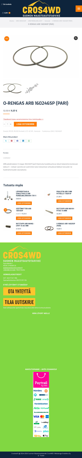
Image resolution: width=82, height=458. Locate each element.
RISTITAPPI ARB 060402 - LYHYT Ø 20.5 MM (25, 225)
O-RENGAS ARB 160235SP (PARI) (65, 225)
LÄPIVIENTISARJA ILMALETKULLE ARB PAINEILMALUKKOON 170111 (26, 194)
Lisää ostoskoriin (25, 124)
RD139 (11, 131)
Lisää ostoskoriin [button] (24, 203)
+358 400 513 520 (9, 270)
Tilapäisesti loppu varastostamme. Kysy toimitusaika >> (23, 119)
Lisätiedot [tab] (6, 158)
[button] (76, 38)
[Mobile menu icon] (79, 8)
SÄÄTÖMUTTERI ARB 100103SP (23, 210)
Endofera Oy (66, 453)
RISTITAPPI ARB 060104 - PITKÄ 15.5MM (65, 210)
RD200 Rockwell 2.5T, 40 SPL (23, 131)
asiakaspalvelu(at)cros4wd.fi (13, 268)
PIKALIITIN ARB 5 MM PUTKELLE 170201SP (64, 193)
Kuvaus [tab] (5, 153)
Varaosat (37, 131)
